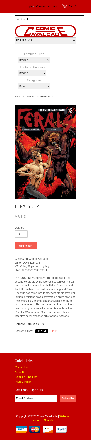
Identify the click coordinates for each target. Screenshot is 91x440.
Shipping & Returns (26, 377)
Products (30, 96)
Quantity (19, 227)
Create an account (46, 6)
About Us (20, 372)
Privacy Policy (23, 381)
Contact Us (21, 367)
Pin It (53, 330)
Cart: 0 (72, 6)
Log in (29, 6)
